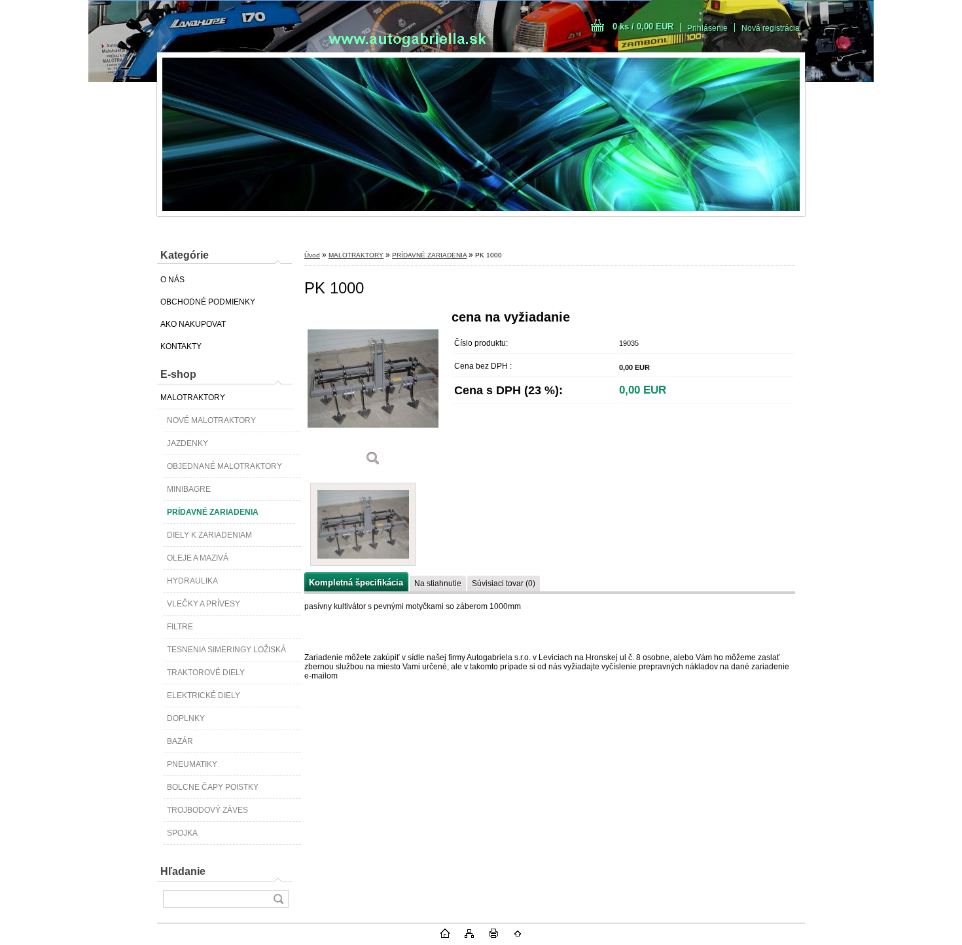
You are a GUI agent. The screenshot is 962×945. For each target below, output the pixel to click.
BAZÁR (180, 741)
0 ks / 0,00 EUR (643, 26)
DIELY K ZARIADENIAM (209, 535)
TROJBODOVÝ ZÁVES (207, 810)
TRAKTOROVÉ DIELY (206, 672)
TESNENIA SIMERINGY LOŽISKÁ (226, 649)
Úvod (312, 255)
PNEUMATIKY (192, 764)
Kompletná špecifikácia (356, 582)
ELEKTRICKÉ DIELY (203, 695)
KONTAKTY (181, 346)
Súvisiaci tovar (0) (503, 583)
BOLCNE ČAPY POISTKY (212, 787)
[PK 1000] (373, 392)
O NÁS (172, 279)
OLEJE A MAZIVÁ (197, 558)
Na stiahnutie (437, 583)
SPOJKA (182, 833)
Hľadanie (182, 871)
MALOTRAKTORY (192, 397)
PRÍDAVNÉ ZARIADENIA (212, 512)
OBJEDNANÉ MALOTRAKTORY (224, 466)
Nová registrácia (770, 28)
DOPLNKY (186, 718)
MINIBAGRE (189, 489)
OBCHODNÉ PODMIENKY (207, 301)
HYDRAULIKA (192, 580)
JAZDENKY (187, 443)
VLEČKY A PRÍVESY (203, 603)
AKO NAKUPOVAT (193, 324)
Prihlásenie (707, 28)
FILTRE (180, 626)
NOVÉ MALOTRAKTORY (211, 420)
